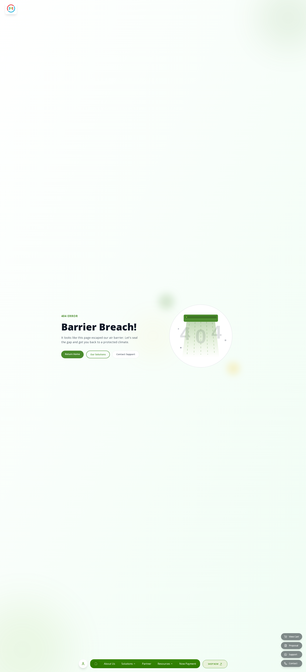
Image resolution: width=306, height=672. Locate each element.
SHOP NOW (213, 664)
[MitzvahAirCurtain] (96, 664)
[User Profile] (83, 663)
